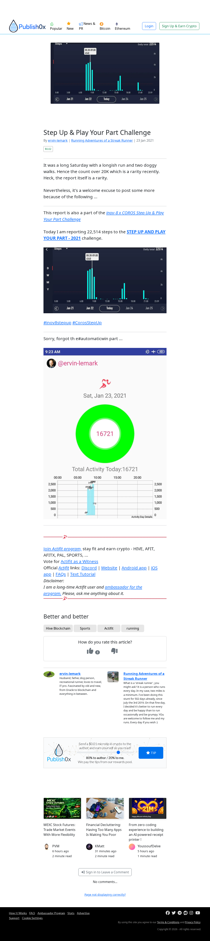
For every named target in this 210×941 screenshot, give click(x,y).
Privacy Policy (192, 922)
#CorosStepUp (87, 322)
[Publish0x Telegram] (180, 913)
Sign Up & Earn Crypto (179, 26)
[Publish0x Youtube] (198, 913)
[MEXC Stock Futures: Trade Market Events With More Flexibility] (62, 808)
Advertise (83, 913)
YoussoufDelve (149, 846)
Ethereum (122, 28)
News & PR (87, 26)
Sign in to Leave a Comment (107, 872)
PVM (55, 846)
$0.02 (48, 149)
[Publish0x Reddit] (186, 913)
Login (149, 26)
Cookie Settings (32, 918)
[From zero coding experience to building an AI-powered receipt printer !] (148, 808)
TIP (153, 753)
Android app (134, 568)
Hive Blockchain (58, 628)
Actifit (108, 628)
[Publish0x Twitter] (174, 913)
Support (14, 918)
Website (109, 568)
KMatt (99, 846)
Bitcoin (105, 28)
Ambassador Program (51, 913)
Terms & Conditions (168, 922)
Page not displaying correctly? (105, 895)
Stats (70, 913)
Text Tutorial (82, 574)
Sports (85, 628)
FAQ (32, 913)
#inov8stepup (57, 322)
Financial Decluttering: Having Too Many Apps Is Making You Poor (104, 830)
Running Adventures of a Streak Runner (102, 140)
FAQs (61, 574)
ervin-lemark (58, 140)
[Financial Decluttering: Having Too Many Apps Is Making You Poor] (105, 808)
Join (62, 548)
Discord (89, 568)
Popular (56, 28)
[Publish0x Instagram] (192, 913)
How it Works (18, 913)
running (133, 628)
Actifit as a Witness (79, 561)
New (70, 28)
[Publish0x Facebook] (168, 913)
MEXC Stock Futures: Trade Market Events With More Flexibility (59, 830)
